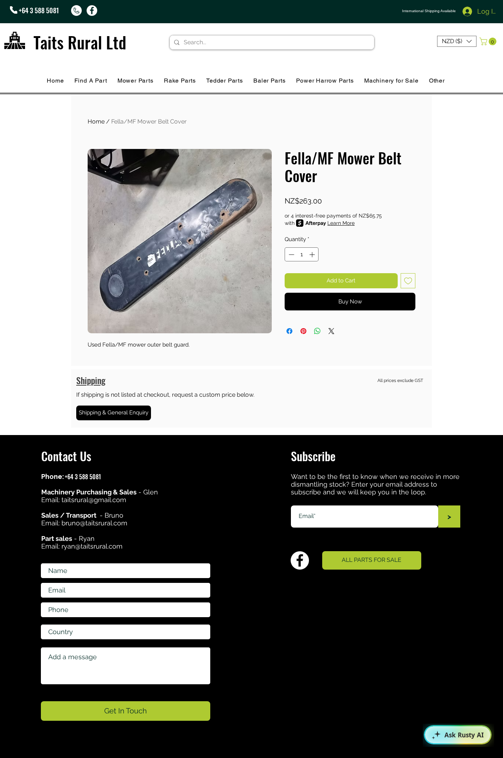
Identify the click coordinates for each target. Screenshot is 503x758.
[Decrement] (291, 254)
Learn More (341, 223)
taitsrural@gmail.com (93, 500)
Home (96, 121)
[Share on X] (331, 331)
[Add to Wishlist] (408, 280)
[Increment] (313, 254)
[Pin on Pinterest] (303, 331)
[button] (456, 41)
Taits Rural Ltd (80, 42)
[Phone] (13, 10)
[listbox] (456, 41)
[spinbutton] (302, 254)
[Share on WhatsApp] (317, 331)
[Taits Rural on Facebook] (92, 10)
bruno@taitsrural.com (94, 523)
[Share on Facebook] (289, 331)
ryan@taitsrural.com (92, 546)
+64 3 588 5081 (39, 10)
